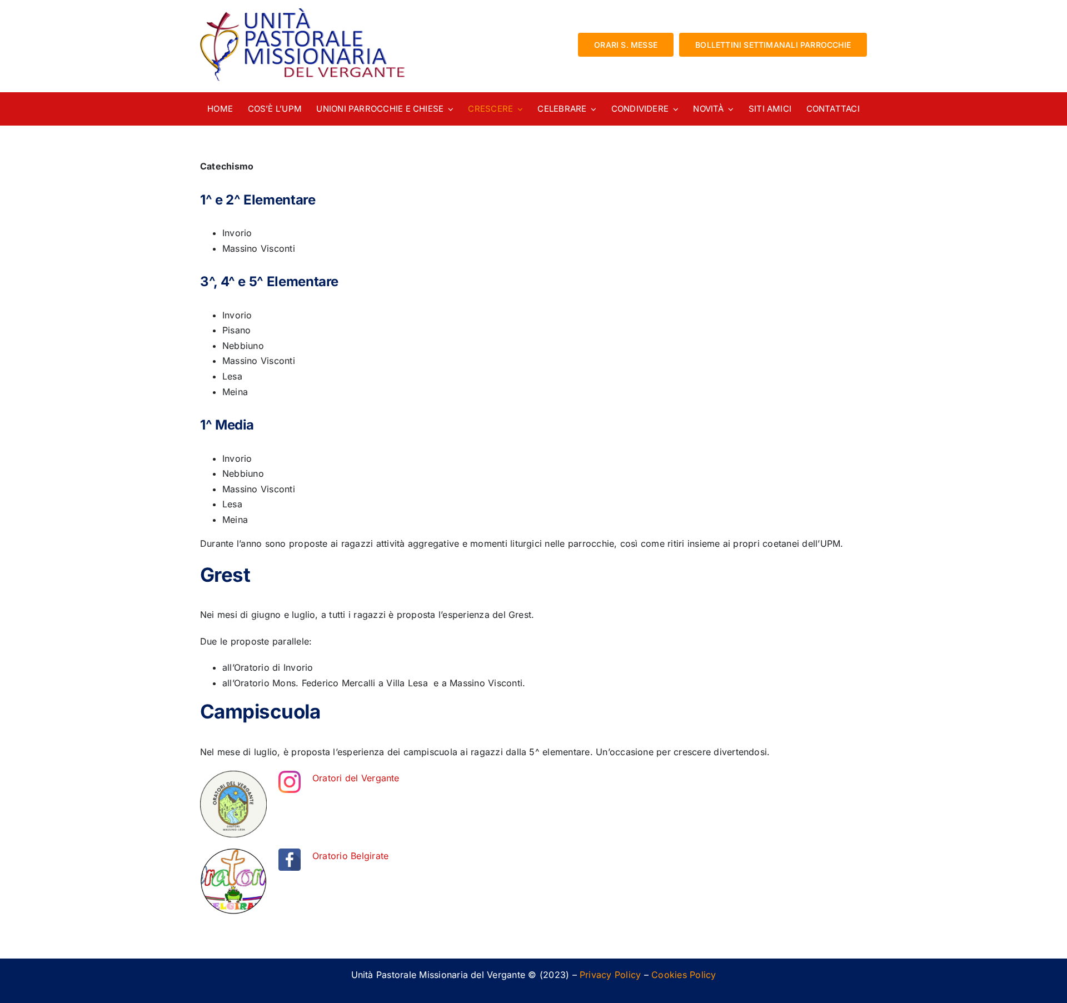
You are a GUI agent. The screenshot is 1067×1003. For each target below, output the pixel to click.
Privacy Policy (610, 974)
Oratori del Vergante (356, 778)
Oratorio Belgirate (350, 855)
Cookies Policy (683, 974)
